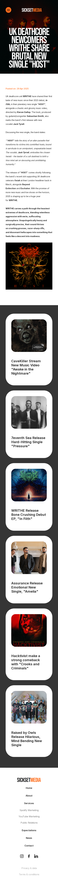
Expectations (29, 830)
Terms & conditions (29, 874)
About (29, 795)
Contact (29, 845)
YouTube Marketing (29, 816)
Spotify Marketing (29, 810)
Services (29, 803)
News (29, 838)
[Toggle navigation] (8, 10)
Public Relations (29, 822)
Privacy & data (29, 868)
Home (29, 788)
